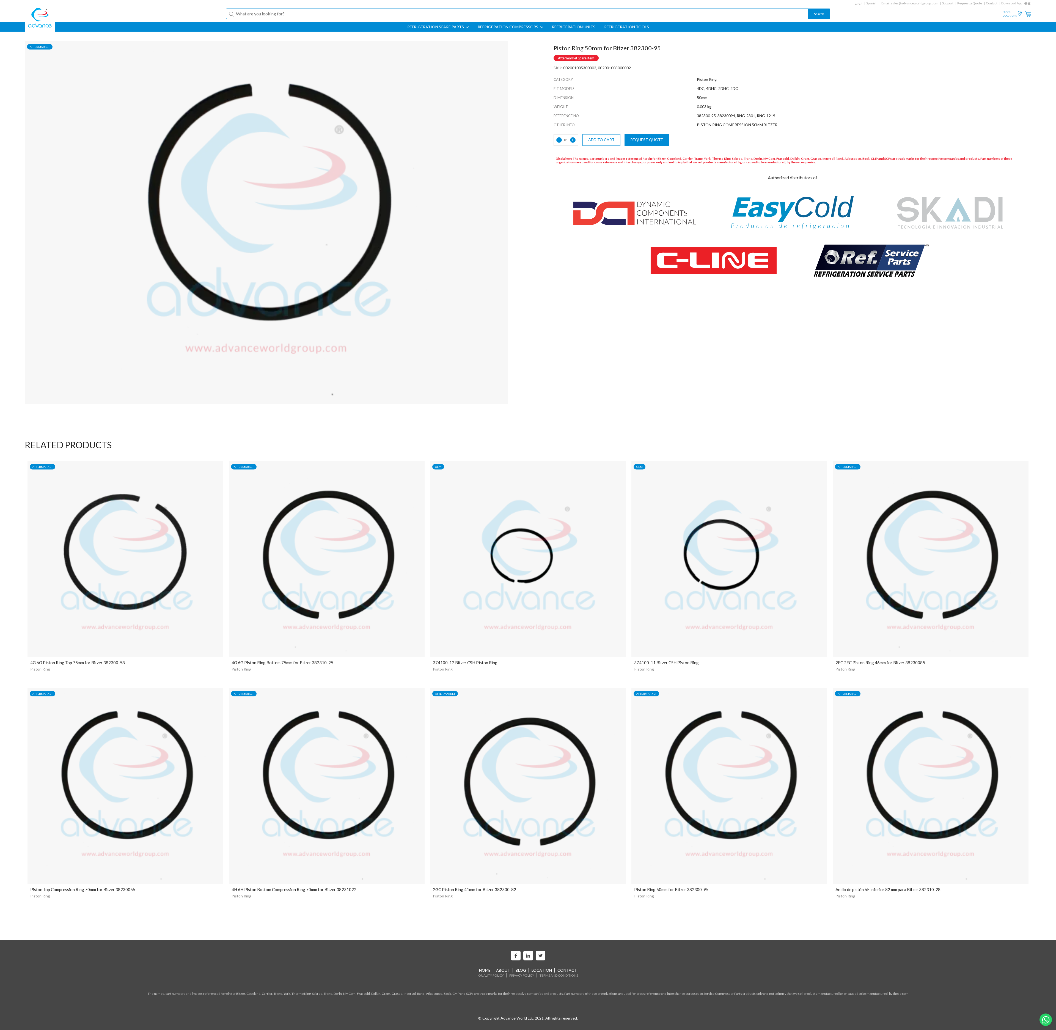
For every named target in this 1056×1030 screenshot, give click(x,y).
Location (542, 970)
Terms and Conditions (559, 975)
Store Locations (1010, 13)
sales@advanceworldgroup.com (914, 3)
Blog (521, 970)
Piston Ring (40, 669)
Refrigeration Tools (626, 27)
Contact (991, 3)
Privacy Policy (521, 975)
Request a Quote (969, 3)
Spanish (872, 3)
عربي (858, 3)
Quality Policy (491, 975)
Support (947, 3)
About (503, 970)
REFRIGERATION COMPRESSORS (508, 27)
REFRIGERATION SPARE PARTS (436, 27)
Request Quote (646, 139)
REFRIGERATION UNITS (573, 27)
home (485, 970)
